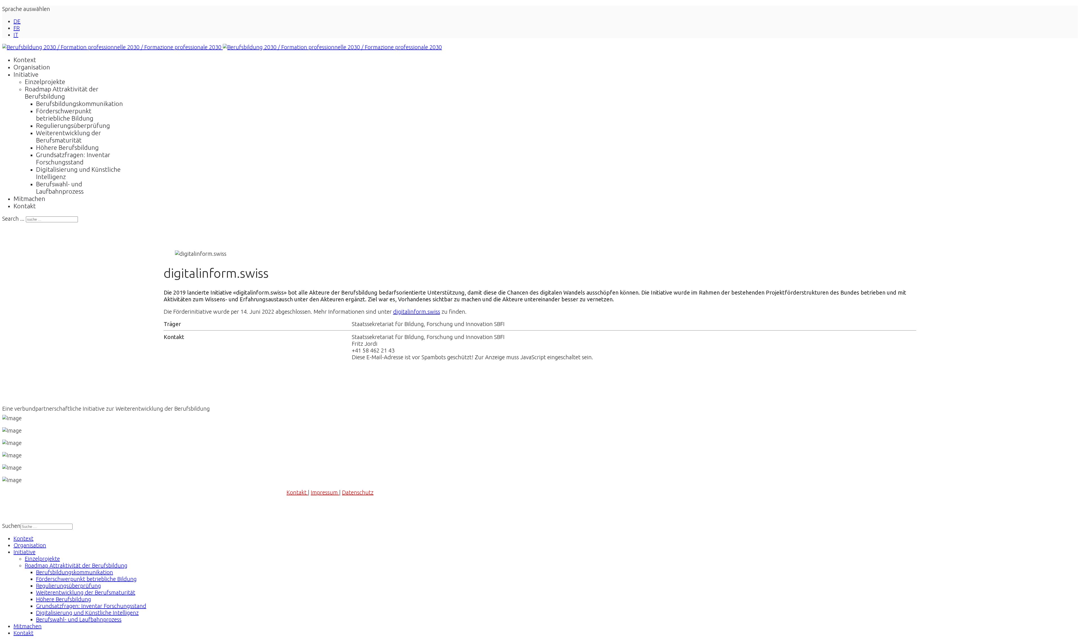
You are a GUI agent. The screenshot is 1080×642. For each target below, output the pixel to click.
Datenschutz (358, 492)
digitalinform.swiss (416, 311)
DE (17, 21)
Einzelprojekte (45, 81)
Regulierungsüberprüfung (73, 125)
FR (17, 28)
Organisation (32, 67)
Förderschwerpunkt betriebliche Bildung (64, 114)
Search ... (13, 218)
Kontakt (25, 205)
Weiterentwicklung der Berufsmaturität (68, 136)
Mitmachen (29, 198)
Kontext (25, 59)
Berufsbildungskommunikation (79, 103)
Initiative (26, 74)
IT (16, 34)
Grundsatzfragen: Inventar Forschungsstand (73, 158)
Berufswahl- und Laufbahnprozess (60, 187)
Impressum (325, 492)
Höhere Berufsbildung (67, 147)
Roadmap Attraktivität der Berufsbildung (61, 92)
